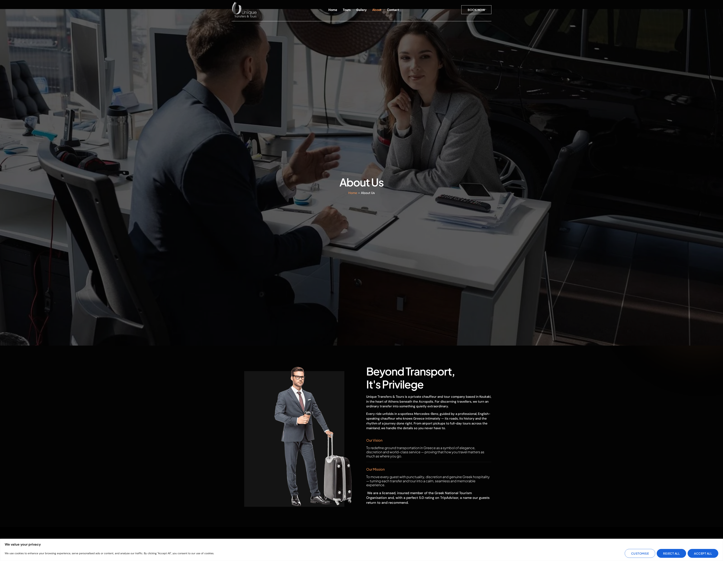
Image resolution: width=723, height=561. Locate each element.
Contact (393, 10)
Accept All (703, 553)
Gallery (361, 10)
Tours (347, 10)
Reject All (671, 553)
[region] (361, 550)
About (376, 10)
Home (332, 10)
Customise (640, 553)
